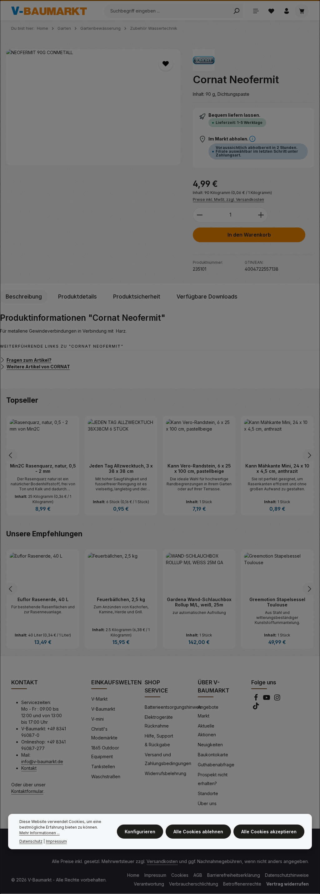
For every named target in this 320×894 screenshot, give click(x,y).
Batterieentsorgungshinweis (173, 706)
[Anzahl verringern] (199, 214)
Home (133, 874)
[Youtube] (267, 699)
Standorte (208, 793)
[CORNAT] (204, 60)
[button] (252, 138)
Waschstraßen (105, 776)
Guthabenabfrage (216, 764)
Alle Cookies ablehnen (198, 831)
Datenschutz (30, 841)
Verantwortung (149, 883)
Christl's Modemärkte (104, 733)
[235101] (93, 107)
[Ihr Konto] (286, 11)
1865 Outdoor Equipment (105, 752)
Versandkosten (162, 861)
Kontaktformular (27, 791)
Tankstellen (103, 766)
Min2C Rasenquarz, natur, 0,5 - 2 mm (43, 468)
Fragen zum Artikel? (29, 359)
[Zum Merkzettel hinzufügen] (166, 64)
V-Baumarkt (103, 708)
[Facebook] (256, 699)
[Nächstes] (309, 455)
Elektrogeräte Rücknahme (159, 721)
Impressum (155, 874)
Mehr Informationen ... (39, 832)
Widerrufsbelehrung (165, 773)
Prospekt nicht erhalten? (213, 779)
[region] (93, 107)
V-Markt (99, 698)
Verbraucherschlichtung (193, 883)
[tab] (24, 297)
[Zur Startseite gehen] (49, 11)
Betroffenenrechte (242, 883)
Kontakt (29, 767)
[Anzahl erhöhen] (261, 214)
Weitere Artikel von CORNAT (38, 366)
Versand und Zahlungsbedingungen (168, 759)
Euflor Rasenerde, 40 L (43, 599)
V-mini (97, 718)
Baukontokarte (213, 754)
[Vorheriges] (11, 455)
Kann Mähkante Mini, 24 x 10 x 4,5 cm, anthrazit (277, 468)
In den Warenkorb (249, 235)
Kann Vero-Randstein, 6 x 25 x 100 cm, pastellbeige (199, 468)
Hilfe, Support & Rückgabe (159, 740)
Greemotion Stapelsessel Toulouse (277, 601)
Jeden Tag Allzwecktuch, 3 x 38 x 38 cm (121, 468)
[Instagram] (277, 699)
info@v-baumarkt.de (42, 761)
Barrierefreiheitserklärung (233, 874)
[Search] (236, 11)
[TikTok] (255, 707)
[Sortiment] (256, 11)
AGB (197, 874)
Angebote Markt (208, 711)
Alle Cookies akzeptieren (269, 831)
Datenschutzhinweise (287, 874)
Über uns (207, 803)
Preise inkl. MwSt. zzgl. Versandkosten (228, 199)
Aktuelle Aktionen (207, 730)
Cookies (179, 874)
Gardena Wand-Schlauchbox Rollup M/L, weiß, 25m (199, 601)
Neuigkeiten (210, 744)
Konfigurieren (140, 831)
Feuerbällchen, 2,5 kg (121, 599)
